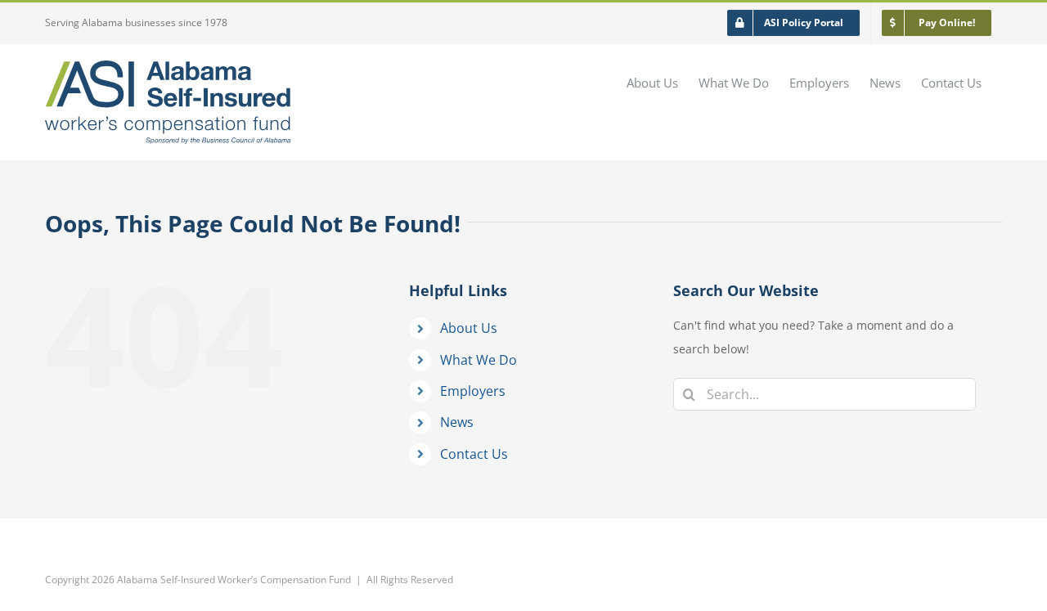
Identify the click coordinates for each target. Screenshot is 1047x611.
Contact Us (474, 454)
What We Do (478, 360)
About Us (468, 328)
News (457, 422)
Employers (473, 391)
